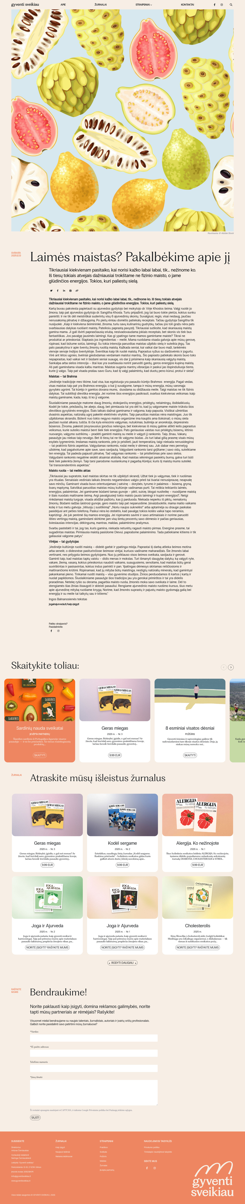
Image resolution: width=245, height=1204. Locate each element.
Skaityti (39, 755)
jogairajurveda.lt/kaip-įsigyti (64, 604)
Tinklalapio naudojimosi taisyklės (158, 1152)
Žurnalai (101, 4)
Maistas (103, 1161)
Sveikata (16, 253)
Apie (63, 4)
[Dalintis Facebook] (57, 290)
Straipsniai (143, 4)
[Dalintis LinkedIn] (64, 290)
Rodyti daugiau (122, 963)
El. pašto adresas (39, 1046)
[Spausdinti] (70, 290)
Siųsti (35, 1117)
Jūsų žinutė (36, 1077)
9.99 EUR (114, 755)
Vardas (34, 1031)
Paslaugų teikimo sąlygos (120, 1110)
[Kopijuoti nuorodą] (76, 290)
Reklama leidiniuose (64, 1156)
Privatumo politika (97, 1110)
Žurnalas (103, 1165)
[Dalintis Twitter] (51, 290)
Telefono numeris (39, 1062)
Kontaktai (187, 4)
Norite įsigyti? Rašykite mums (47, 947)
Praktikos (104, 1147)
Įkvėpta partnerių (107, 1170)
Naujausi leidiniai (63, 1152)
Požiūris (103, 1156)
